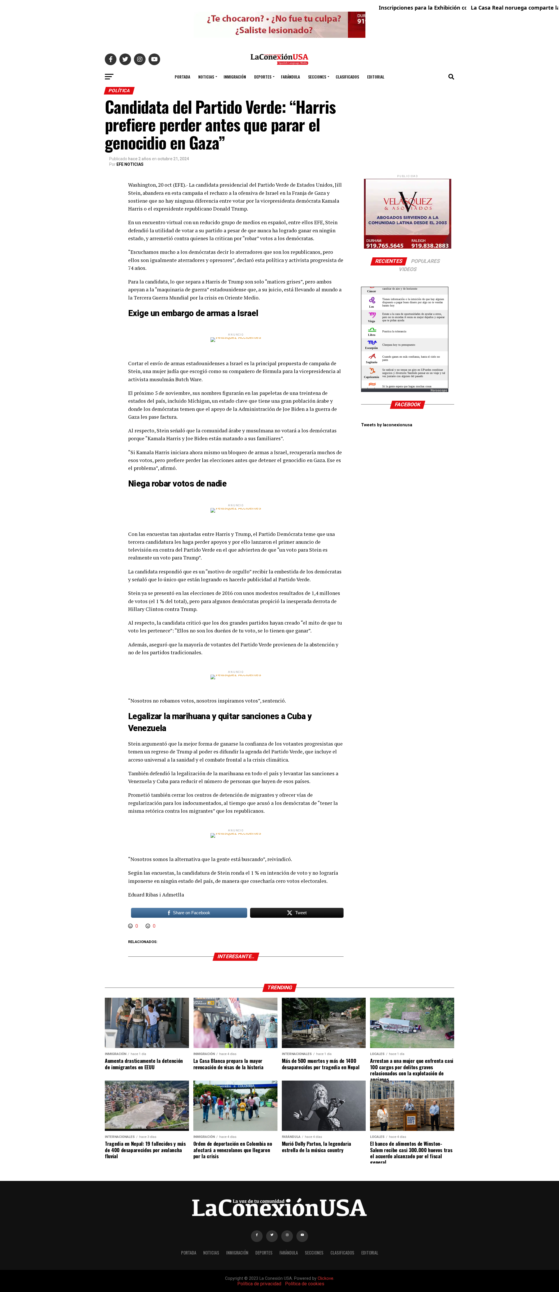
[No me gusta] (148, 926)
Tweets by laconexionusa (386, 425)
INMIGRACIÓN (235, 77)
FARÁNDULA (290, 77)
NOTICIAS (206, 77)
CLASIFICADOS (347, 77)
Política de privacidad (259, 1283)
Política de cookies (304, 1283)
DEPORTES (262, 77)
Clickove (325, 1278)
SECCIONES (317, 77)
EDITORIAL (375, 77)
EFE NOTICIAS (130, 164)
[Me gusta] (131, 926)
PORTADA (182, 77)
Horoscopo (439, 390)
